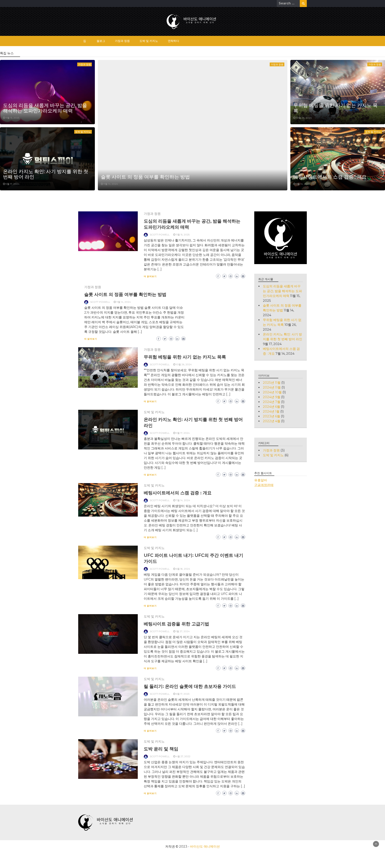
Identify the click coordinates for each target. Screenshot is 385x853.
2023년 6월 (271, 416)
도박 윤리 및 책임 (161, 749)
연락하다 (173, 41)
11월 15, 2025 (12, 117)
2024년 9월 (271, 397)
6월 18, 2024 (183, 568)
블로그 (101, 41)
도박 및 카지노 (149, 41)
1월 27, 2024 (183, 631)
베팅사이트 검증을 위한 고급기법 (176, 624)
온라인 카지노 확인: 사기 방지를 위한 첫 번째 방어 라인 (45, 174)
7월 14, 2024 (303, 183)
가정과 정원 (122, 41)
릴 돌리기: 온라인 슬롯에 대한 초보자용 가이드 (190, 686)
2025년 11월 (272, 383)
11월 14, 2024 (110, 183)
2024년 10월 (272, 392)
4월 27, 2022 (183, 756)
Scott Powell (160, 234)
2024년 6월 (271, 407)
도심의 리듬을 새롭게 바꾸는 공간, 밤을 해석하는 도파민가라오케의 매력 (45, 107)
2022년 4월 (271, 421)
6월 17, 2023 (182, 693)
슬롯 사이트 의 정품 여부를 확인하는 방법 (145, 177)
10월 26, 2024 (304, 117)
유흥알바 (260, 480)
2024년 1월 (271, 411)
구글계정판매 (264, 485)
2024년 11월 (272, 387)
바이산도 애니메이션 (205, 846)
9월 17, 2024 (12, 183)
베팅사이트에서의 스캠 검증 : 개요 (330, 177)
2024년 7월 (271, 402)
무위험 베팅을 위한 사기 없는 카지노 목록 (335, 107)
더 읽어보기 (150, 276)
